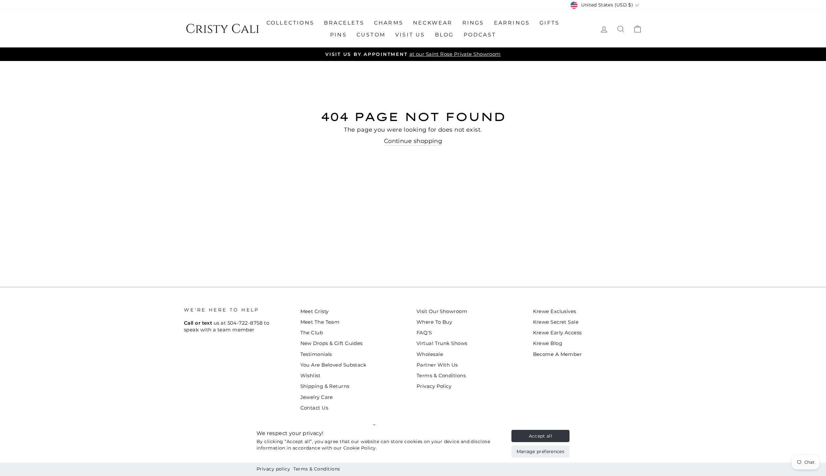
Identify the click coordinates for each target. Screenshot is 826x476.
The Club (311, 332)
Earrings (512, 23)
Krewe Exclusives (554, 311)
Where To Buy (434, 322)
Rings (473, 23)
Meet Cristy (314, 311)
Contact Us (314, 408)
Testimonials (316, 354)
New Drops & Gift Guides (331, 343)
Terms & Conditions (316, 469)
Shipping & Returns (324, 386)
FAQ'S (424, 332)
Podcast (480, 35)
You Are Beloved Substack (333, 365)
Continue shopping (413, 141)
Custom (371, 35)
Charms (388, 23)
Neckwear (433, 23)
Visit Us (410, 35)
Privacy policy (273, 469)
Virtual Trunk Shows (442, 343)
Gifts (549, 23)
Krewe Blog (547, 343)
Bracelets (344, 23)
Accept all (540, 436)
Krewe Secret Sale (556, 322)
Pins (338, 35)
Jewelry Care (316, 397)
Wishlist (310, 375)
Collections (290, 23)
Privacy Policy (434, 386)
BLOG (444, 35)
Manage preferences (540, 451)
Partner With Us (437, 365)
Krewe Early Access (557, 332)
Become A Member (557, 354)
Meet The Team (320, 322)
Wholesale (430, 354)
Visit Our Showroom (442, 311)
